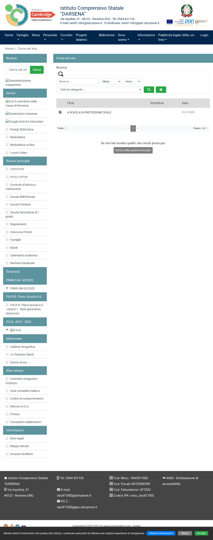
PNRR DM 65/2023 (22, 288)
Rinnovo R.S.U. (19, 406)
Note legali (17, 438)
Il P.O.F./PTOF (19, 177)
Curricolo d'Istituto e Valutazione (21, 187)
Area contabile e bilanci (25, 390)
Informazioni (146, 35)
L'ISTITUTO (17, 169)
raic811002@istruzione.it (74, 495)
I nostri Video (18, 152)
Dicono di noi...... (21, 362)
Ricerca (11, 58)
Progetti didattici (81, 37)
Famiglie (22, 35)
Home (9, 35)
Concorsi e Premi (21, 232)
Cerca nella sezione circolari (133, 150)
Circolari (66, 35)
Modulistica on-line (22, 144)
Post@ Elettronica (21, 129)
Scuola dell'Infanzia (22, 196)
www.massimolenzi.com (117, 526)
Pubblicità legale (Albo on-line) (176, 37)
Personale (50, 35)
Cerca (37, 70)
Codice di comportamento (26, 398)
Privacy (15, 414)
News (36, 35)
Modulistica (17, 137)
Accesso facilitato (21, 454)
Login (204, 35)
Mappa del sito (19, 446)
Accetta (201, 533)
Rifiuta (185, 533)
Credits (137, 526)
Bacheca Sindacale (22, 263)
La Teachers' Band (22, 354)
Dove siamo (122, 37)
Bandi (14, 247)
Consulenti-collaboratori (25, 422)
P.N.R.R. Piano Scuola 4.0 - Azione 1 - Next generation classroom (24, 309)
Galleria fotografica (22, 346)
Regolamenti (18, 224)
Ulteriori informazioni (161, 533)
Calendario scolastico (24, 255)
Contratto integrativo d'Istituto (21, 381)
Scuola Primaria (20, 204)
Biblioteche (107, 35)
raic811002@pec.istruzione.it (77, 507)
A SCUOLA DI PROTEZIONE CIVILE (89, 112)
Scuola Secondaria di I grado (22, 214)
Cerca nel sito (27, 48)
